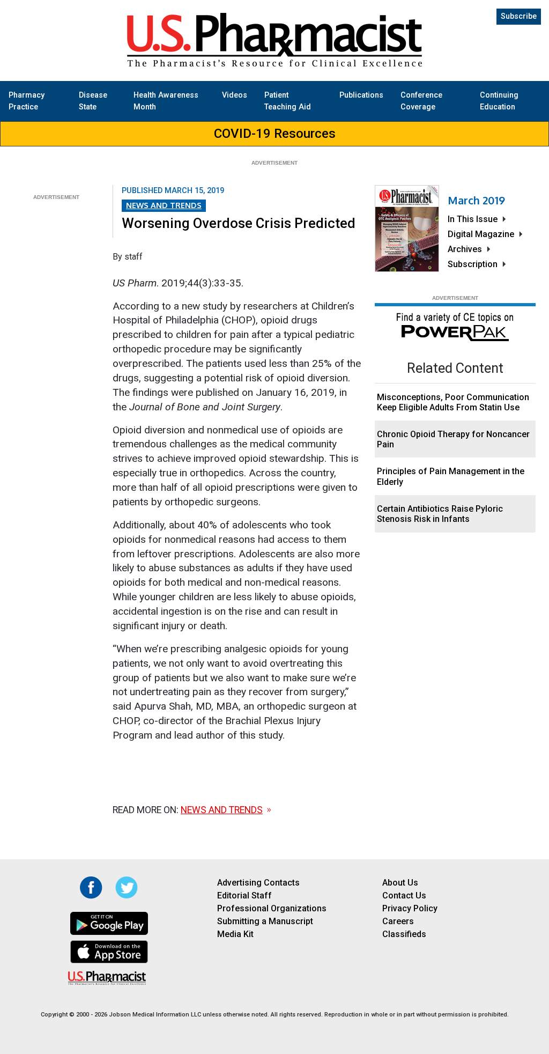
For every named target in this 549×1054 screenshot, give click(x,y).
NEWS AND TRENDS (222, 810)
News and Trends (164, 205)
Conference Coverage (421, 101)
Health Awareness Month (165, 101)
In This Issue (473, 219)
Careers (398, 921)
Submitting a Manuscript (265, 921)
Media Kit (235, 934)
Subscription (473, 264)
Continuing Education (499, 101)
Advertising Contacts (258, 883)
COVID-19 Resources (275, 133)
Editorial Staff (244, 895)
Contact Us (404, 895)
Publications (361, 95)
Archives (465, 249)
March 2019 (476, 200)
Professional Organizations (272, 908)
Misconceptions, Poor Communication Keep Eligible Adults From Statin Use (453, 402)
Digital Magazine (481, 234)
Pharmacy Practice (26, 101)
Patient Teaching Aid (287, 101)
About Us (400, 883)
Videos (234, 95)
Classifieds (404, 934)
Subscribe (519, 16)
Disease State (93, 101)
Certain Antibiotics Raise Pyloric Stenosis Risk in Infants (440, 514)
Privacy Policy (409, 908)
